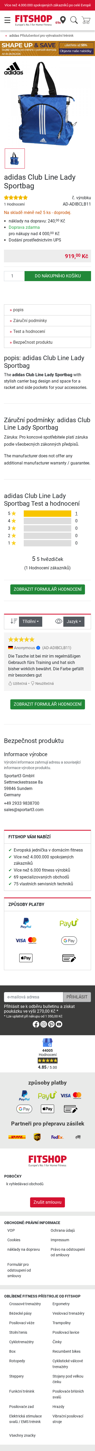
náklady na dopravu (23, 1249)
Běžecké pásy (20, 1313)
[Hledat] (74, 20)
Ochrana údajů (63, 1230)
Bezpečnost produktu (33, 342)
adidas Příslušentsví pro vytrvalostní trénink (41, 36)
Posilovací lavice (66, 1332)
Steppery (16, 1376)
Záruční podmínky (30, 320)
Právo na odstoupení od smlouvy (68, 1252)
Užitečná (19, 683)
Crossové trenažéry (25, 1304)
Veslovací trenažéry (68, 1313)
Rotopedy (17, 1361)
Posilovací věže (21, 1323)
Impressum (60, 1240)
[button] (15, 158)
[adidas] (13, 67)
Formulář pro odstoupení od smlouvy (19, 1270)
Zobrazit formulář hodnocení (48, 589)
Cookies (13, 1240)
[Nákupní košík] (87, 20)
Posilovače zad (21, 1407)
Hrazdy (58, 1407)
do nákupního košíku (58, 275)
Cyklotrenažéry (21, 1342)
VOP (11, 1230)
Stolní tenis (18, 1332)
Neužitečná (44, 683)
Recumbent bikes (66, 1351)
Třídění (29, 621)
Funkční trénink (21, 1391)
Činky (57, 1342)
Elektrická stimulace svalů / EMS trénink (25, 1419)
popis (18, 309)
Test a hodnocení (29, 331)
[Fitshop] (34, 20)
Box (12, 1351)
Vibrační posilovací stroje (68, 1419)
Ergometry (61, 1304)
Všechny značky (22, 1435)
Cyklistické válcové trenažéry (68, 1364)
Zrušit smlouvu (47, 1202)
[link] (25, 923)
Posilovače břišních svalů (68, 1394)
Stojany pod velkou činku (68, 1379)
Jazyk (72, 621)
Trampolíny (62, 1323)
